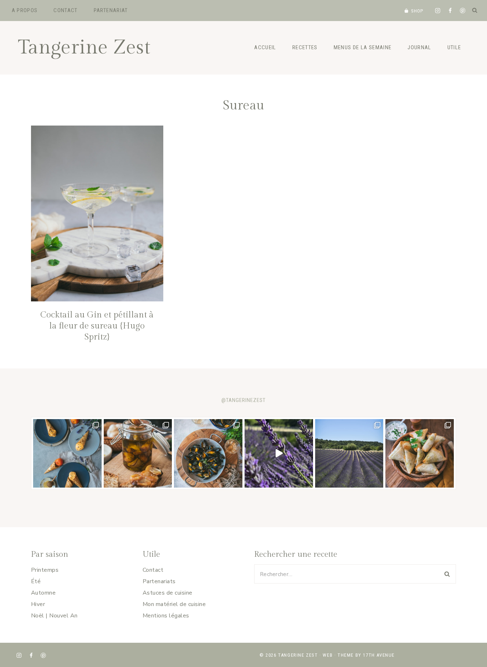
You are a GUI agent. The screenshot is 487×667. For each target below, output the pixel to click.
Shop (417, 11)
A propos (25, 10)
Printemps (44, 570)
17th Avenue (379, 655)
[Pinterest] (462, 10)
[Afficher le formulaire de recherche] (474, 10)
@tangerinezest (243, 400)
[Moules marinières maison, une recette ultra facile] (208, 453)
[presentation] (97, 213)
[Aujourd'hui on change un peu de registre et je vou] (349, 453)
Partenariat (111, 10)
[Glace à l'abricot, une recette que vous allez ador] (67, 453)
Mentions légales (166, 616)
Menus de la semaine (363, 47)
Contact (65, 10)
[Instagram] (437, 10)
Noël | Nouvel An (54, 616)
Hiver (38, 604)
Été (36, 581)
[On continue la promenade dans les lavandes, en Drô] (279, 453)
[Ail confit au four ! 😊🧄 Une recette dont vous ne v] (138, 453)
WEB (328, 655)
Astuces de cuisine (168, 593)
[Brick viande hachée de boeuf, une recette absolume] (419, 453)
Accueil (265, 47)
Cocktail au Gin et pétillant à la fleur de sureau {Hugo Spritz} (97, 326)
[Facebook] (450, 10)
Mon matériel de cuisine (174, 604)
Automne (43, 593)
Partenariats (159, 581)
